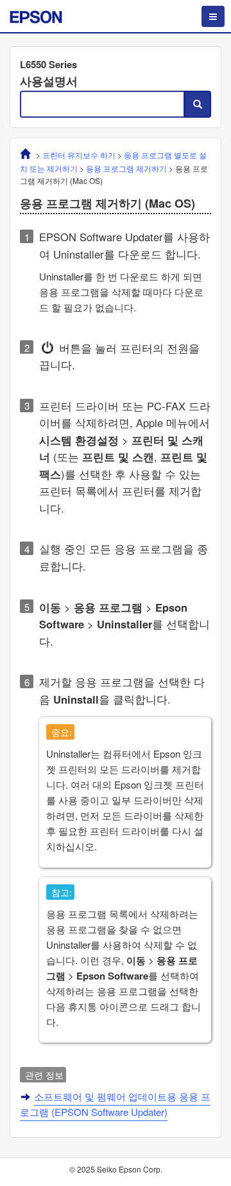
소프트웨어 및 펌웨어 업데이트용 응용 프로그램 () (115, 1104)
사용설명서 (49, 81)
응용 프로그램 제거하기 (126, 168)
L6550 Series (48, 64)
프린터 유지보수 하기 (79, 154)
